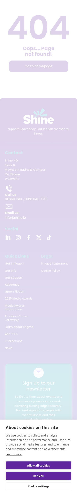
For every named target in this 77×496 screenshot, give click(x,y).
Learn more (14, 454)
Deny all (38, 476)
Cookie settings (38, 486)
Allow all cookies (38, 465)
